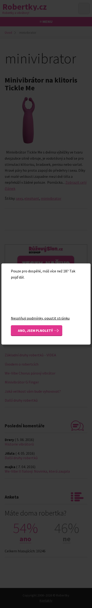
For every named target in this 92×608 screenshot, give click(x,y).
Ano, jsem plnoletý (35, 330)
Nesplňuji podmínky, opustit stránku (40, 318)
